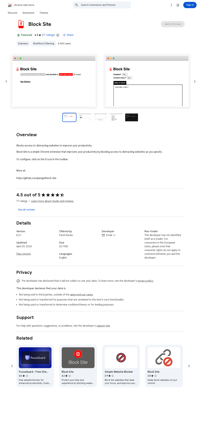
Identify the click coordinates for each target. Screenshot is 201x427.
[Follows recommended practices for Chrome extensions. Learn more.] (18, 35)
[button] (178, 5)
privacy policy (145, 280)
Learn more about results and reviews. (52, 201)
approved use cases (81, 294)
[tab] (12, 13)
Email (109, 235)
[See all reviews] (26, 209)
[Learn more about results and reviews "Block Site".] (69, 376)
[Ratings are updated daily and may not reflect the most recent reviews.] (58, 35)
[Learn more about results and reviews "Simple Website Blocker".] (112, 376)
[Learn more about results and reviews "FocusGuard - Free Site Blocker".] (27, 376)
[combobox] (106, 5)
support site (103, 325)
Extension (23, 43)
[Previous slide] (6, 81)
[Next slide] (195, 81)
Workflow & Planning (43, 43)
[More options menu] (171, 5)
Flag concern (23, 254)
